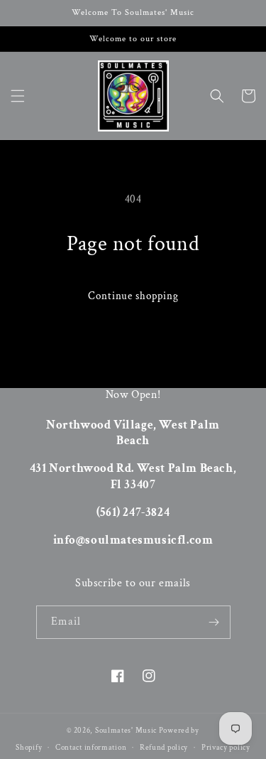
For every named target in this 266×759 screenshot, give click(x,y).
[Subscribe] (214, 622)
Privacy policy (225, 748)
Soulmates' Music (126, 731)
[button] (17, 96)
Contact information (90, 748)
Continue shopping (133, 296)
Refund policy (164, 748)
